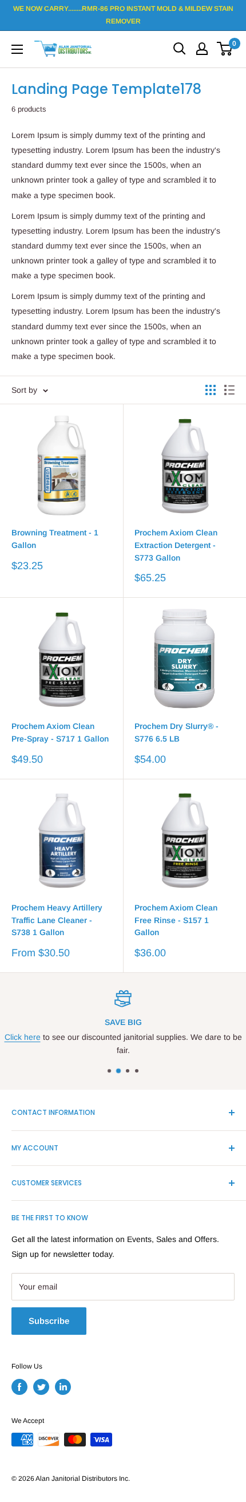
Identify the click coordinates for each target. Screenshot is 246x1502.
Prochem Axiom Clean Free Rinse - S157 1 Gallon (175, 920)
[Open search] (179, 48)
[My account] (202, 48)
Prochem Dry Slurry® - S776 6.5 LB (176, 732)
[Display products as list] (229, 390)
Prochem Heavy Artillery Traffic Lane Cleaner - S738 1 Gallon (56, 920)
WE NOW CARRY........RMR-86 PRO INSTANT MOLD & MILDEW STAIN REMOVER (123, 15)
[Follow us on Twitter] (41, 1387)
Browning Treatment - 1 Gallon (54, 539)
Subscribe (49, 1321)
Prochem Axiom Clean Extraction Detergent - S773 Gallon (175, 545)
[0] (225, 49)
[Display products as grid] (210, 390)
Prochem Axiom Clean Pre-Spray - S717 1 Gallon (60, 732)
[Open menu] (17, 49)
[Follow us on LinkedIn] (63, 1387)
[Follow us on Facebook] (19, 1387)
